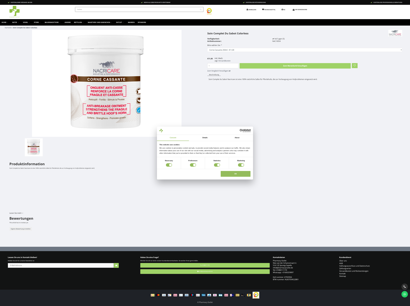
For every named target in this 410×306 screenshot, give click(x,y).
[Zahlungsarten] (202, 295)
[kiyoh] (256, 295)
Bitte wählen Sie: (214, 45)
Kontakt (342, 273)
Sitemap (342, 276)
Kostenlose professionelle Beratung (387, 2)
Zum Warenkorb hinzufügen (295, 66)
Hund (4, 22)
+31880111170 (205, 265)
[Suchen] (201, 8)
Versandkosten (224, 61)
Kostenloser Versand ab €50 (21, 2)
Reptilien (78, 22)
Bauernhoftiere (52, 22)
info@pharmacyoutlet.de (206, 271)
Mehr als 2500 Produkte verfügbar (157, 2)
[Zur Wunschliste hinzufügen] (355, 65)
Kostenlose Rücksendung (256, 2)
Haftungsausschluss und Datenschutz (354, 266)
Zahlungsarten (345, 268)
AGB (341, 263)
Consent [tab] (173, 138)
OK (235, 174)
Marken (131, 22)
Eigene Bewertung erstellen (21, 229)
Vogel (26, 22)
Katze (15, 22)
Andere (68, 22)
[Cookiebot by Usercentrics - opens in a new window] (241, 130)
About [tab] (237, 138)
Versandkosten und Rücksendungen (353, 271)
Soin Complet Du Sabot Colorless (25, 28)
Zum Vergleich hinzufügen (218, 71)
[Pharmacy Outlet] (20, 11)
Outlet (119, 22)
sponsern (142, 22)
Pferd (36, 22)
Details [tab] (205, 138)
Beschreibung (214, 75)
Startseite (8, 28)
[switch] (193, 165)
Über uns (343, 261)
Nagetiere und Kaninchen (99, 22)
